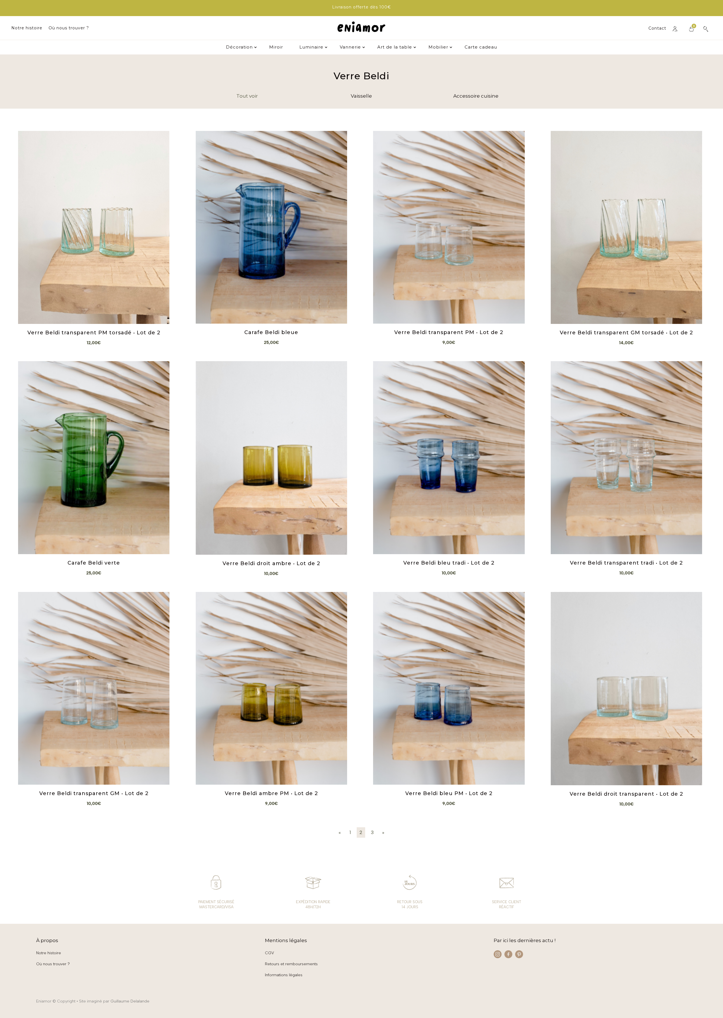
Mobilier (438, 47)
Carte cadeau (481, 47)
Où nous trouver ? (69, 28)
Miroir (276, 47)
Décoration (239, 47)
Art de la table (394, 47)
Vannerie (350, 47)
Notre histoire (26, 28)
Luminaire (311, 47)
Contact (657, 28)
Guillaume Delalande (129, 1001)
